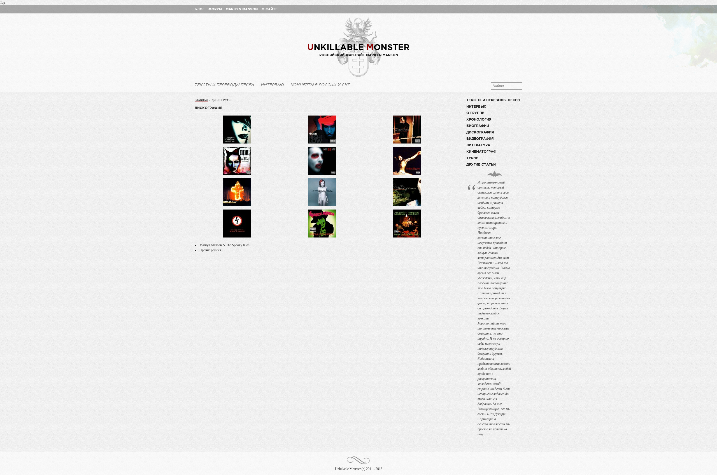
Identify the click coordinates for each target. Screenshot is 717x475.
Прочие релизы (210, 250)
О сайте (270, 9)
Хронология (479, 119)
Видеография (480, 138)
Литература (478, 145)
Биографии (477, 126)
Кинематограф (481, 151)
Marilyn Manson (242, 9)
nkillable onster (358, 47)
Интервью (272, 85)
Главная (201, 100)
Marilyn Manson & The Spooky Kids (224, 245)
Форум (215, 9)
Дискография (480, 132)
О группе (475, 113)
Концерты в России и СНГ (320, 85)
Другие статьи (481, 164)
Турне (472, 158)
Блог (199, 9)
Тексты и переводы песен (224, 85)
